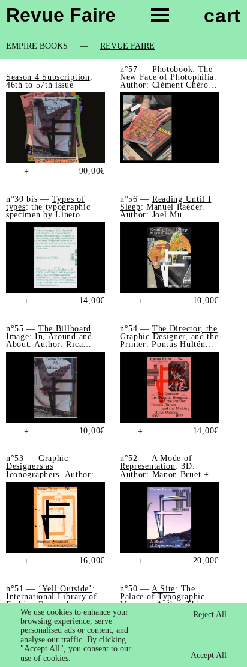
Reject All (210, 614)
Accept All (209, 655)
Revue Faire (127, 46)
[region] (123, 635)
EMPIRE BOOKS (37, 46)
